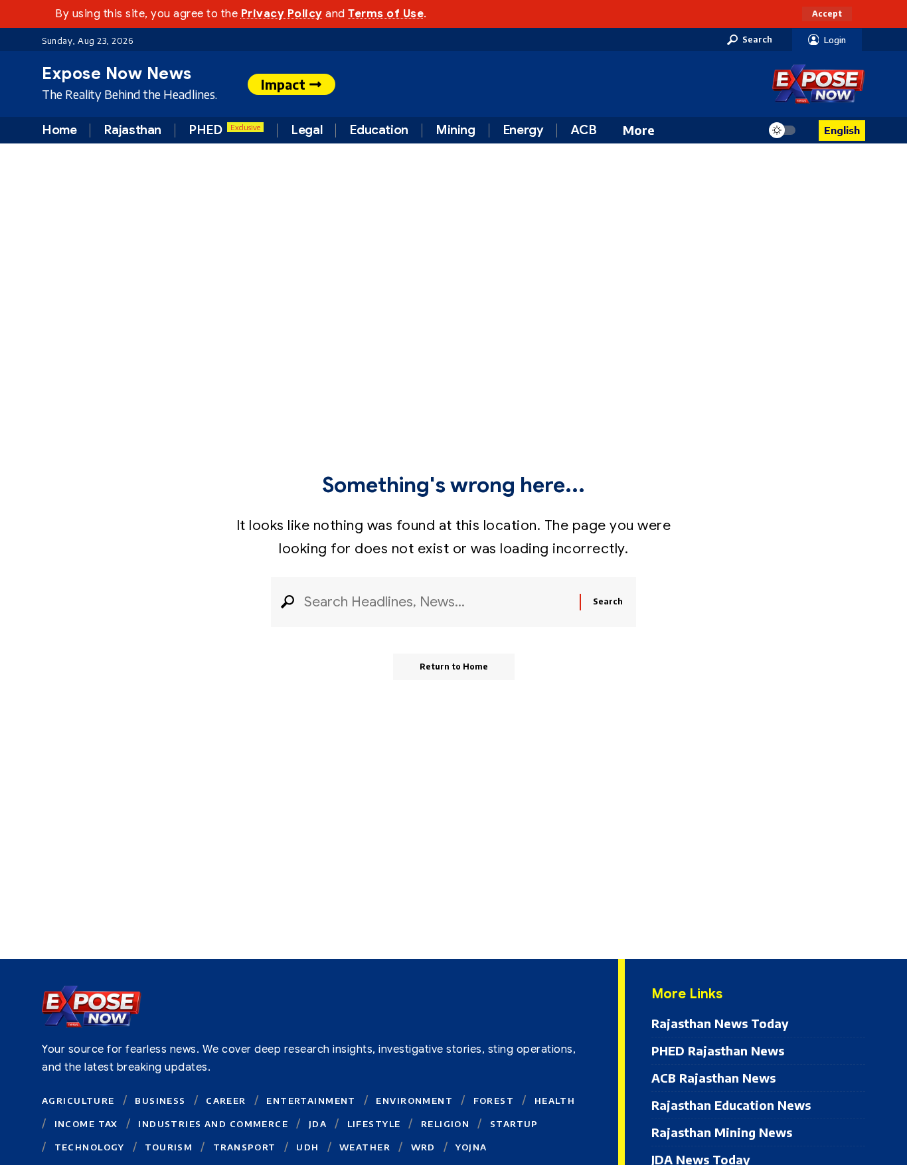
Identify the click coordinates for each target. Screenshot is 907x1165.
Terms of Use (386, 14)
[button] (827, 14)
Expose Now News (117, 73)
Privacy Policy (282, 14)
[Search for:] (437, 602)
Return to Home (454, 667)
